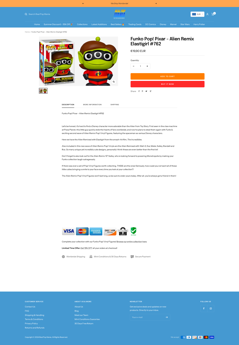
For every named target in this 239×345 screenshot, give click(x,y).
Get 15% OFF (86, 248)
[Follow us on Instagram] (210, 308)
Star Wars (185, 24)
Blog (77, 311)
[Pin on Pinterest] (142, 91)
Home (37, 24)
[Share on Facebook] (139, 91)
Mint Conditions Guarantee (87, 319)
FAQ (27, 311)
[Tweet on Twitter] (146, 91)
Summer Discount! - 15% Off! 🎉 (58, 24)
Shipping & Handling (34, 315)
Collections (82, 24)
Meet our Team (81, 315)
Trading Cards (134, 24)
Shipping (115, 105)
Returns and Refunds (34, 327)
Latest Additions (99, 24)
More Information (92, 105)
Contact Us (30, 306)
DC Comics (150, 24)
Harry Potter (199, 24)
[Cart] (212, 14)
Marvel (173, 24)
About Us (79, 306)
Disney (163, 24)
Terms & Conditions (34, 319)
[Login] (207, 14)
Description (68, 105)
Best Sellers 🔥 (117, 24)
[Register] (167, 317)
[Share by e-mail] (150, 91)
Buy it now (167, 84)
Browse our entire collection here (132, 241)
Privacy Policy (31, 323)
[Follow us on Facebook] (203, 308)
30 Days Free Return (84, 323)
